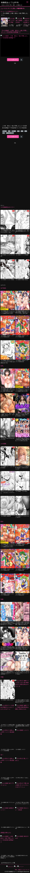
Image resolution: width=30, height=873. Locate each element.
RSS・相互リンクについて (22, 870)
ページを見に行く (13, 60)
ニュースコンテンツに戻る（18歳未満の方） (13, 8)
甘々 (4, 133)
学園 (26, 131)
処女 (18, 131)
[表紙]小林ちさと (9, 133)
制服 (22, 131)
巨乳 (9, 131)
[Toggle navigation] (27, 2)
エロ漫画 (14, 131)
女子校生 (4, 131)
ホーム (2, 11)
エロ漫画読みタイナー (12, 11)
